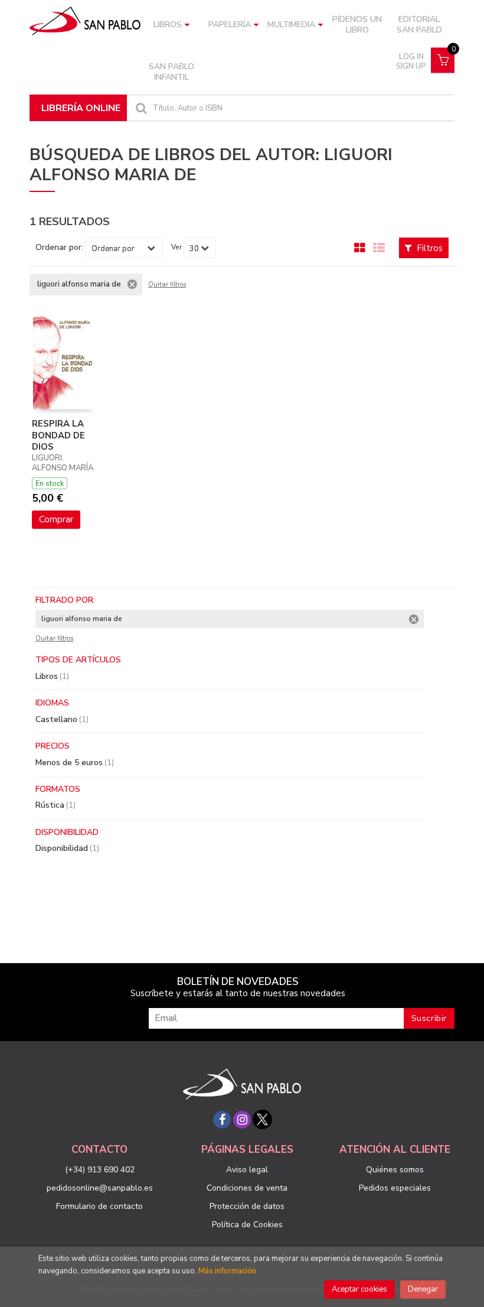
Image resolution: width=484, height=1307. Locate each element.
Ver (176, 247)
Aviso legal (247, 1169)
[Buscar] (140, 108)
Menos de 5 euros (74, 762)
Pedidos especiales (395, 1188)
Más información (227, 1271)
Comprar (56, 519)
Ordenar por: (59, 247)
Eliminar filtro (132, 284)
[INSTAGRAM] (242, 1120)
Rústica (55, 805)
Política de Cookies (247, 1224)
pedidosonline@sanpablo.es (100, 1188)
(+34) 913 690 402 (100, 1169)
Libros (167, 24)
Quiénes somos (395, 1169)
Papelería (229, 24)
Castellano (62, 719)
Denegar (423, 1289)
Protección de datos (247, 1206)
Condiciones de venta (247, 1188)
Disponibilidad (67, 848)
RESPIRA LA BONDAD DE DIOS (58, 435)
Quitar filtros (167, 285)
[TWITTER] (262, 1120)
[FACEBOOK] (222, 1120)
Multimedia (291, 24)
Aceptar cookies (359, 1289)
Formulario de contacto (99, 1206)
